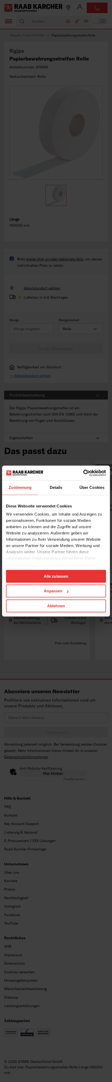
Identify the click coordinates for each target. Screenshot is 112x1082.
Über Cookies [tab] (91, 487)
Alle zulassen (56, 576)
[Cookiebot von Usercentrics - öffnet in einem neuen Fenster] (83, 472)
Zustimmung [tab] (20, 487)
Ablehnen (56, 606)
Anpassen (53, 591)
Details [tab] (56, 487)
